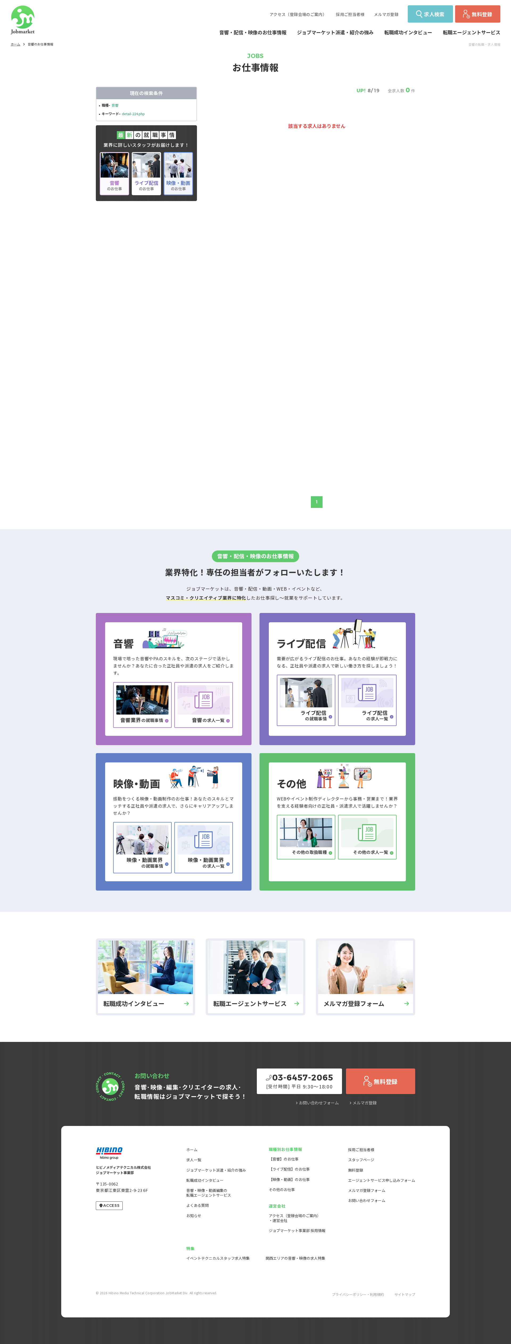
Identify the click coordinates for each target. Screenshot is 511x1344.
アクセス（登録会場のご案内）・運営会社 (295, 1218)
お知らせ (193, 1215)
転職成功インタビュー (205, 1180)
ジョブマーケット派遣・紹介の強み (216, 1170)
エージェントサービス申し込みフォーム (381, 1180)
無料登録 (355, 1170)
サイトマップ (404, 1294)
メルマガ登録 (365, 1103)
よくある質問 (197, 1205)
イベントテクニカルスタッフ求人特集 (218, 1258)
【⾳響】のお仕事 (284, 1159)
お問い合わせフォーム (319, 1103)
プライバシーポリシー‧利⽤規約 (358, 1294)
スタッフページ (361, 1159)
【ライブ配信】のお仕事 (289, 1169)
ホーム (15, 44)
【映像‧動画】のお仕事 (289, 1179)
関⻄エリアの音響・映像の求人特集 (295, 1258)
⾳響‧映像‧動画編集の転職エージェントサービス (208, 1192)
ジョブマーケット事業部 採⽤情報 (297, 1230)
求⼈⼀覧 (193, 1159)
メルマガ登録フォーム (366, 1190)
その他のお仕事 (282, 1189)
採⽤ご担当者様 (361, 1149)
